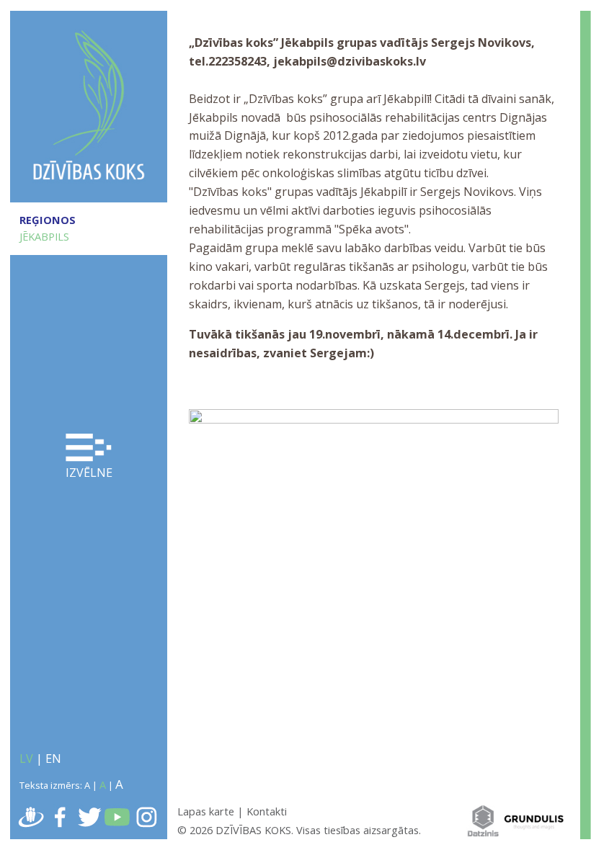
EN (53, 758)
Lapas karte (205, 811)
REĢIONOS (47, 219)
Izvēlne (89, 472)
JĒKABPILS (44, 236)
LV (26, 758)
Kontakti (266, 811)
